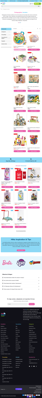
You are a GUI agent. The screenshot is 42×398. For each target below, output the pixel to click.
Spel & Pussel (31, 349)
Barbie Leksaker (3, 330)
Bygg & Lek (31, 330)
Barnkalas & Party (32, 328)
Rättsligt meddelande (37, 392)
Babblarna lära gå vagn (5, 223)
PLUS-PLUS (18, 346)
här (28, 319)
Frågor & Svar (18, 363)
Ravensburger (18, 347)
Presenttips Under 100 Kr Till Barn (7, 368)
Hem (1, 9)
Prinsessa (30, 346)
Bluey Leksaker (3, 332)
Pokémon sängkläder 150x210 (20, 203)
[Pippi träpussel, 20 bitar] (33, 99)
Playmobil (17, 344)
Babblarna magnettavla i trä (19, 46)
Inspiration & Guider (5, 381)
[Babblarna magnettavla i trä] (20, 38)
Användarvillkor (38, 389)
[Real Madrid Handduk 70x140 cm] (20, 215)
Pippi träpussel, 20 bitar (32, 107)
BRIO (16, 328)
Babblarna (2, 326)
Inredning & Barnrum (32, 334)
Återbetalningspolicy (32, 387)
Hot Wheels (18, 336)
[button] (1, 3)
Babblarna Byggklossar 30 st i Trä (19, 147)
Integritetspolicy (38, 386)
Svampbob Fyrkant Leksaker (5, 353)
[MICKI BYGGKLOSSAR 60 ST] (20, 120)
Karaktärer (3, 324)
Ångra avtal (18, 365)
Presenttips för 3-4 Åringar (7, 361)
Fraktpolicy (39, 387)
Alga (16, 326)
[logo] (3, 314)
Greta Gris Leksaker (4, 336)
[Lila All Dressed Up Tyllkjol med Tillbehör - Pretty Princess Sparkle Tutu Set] (7, 174)
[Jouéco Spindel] (20, 78)
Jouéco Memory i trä (31, 46)
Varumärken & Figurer (4, 38)
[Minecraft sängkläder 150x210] (34, 195)
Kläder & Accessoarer (32, 336)
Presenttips (4, 34)
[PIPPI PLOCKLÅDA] (20, 58)
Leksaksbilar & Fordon (33, 338)
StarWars (2, 351)
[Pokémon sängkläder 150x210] (20, 195)
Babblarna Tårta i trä (31, 66)
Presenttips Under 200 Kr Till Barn (7, 371)
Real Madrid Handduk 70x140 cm (20, 223)
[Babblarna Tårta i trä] (33, 58)
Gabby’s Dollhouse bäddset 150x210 (6, 204)
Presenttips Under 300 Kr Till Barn (7, 375)
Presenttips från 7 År (5, 365)
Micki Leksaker (18, 342)
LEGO (17, 338)
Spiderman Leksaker (4, 349)
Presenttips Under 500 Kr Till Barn (7, 379)
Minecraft (2, 342)
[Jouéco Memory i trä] (33, 38)
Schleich (17, 349)
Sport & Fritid (31, 351)
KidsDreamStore (6, 395)
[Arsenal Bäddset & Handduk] (20, 174)
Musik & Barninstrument (33, 342)
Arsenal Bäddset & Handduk (20, 181)
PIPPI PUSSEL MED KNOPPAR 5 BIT (33, 87)
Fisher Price (18, 332)
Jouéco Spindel (16, 86)
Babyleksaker (31, 326)
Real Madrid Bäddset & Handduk (33, 181)
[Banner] (7, 263)
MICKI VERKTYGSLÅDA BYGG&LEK (34, 127)
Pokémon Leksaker (4, 347)
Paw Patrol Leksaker (4, 344)
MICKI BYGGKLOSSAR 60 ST (18, 127)
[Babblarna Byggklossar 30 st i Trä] (20, 140)
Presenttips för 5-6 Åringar (7, 363)
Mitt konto (17, 367)
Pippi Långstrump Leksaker (5, 346)
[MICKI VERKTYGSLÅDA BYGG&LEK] (33, 120)
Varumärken (18, 324)
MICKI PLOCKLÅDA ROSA (18, 107)
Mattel (17, 340)
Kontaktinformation (38, 391)
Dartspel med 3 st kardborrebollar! (34, 147)
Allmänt (17, 357)
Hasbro (17, 334)
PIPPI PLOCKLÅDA (17, 66)
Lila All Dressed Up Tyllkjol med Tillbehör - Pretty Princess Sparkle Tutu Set (6, 182)
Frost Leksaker (3, 334)
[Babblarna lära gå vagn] (7, 215)
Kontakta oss (32, 357)
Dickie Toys (18, 330)
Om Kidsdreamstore (19, 359)
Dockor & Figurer (32, 332)
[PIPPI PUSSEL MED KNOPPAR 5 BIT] (33, 78)
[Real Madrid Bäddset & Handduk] (34, 174)
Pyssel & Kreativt (32, 347)
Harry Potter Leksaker (4, 338)
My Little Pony (3, 340)
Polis (30, 344)
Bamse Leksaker (3, 328)
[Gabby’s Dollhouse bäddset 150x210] (7, 195)
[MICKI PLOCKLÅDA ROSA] (20, 99)
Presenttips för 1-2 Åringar (7, 359)
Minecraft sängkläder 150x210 (33, 203)
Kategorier (4, 31)
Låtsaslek (30, 340)
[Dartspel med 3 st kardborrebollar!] (33, 140)
